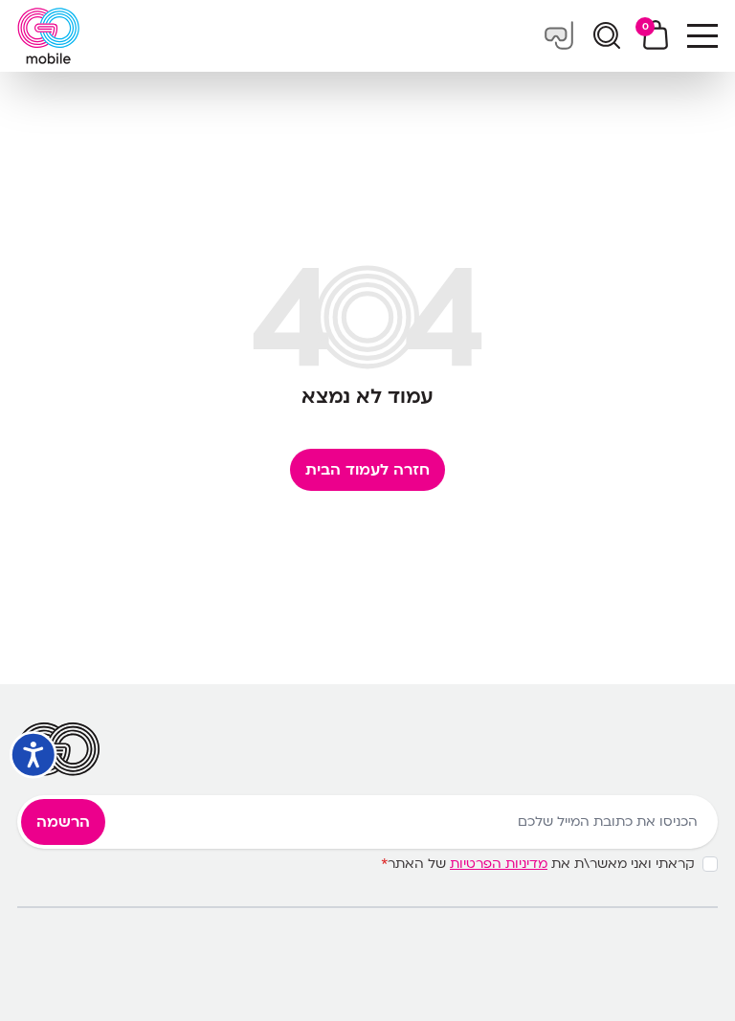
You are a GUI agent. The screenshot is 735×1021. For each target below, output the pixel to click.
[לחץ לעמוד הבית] (48, 36)
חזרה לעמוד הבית (367, 469)
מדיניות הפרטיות (498, 864)
